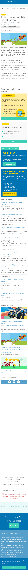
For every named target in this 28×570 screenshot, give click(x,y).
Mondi (7, 22)
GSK (7, 349)
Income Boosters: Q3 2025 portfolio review (13, 227)
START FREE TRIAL (14, 119)
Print (7, 30)
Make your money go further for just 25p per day (12, 5)
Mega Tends (8, 184)
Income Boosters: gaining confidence (11, 214)
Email (3, 30)
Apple (7, 325)
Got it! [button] (14, 567)
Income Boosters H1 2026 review (10, 347)
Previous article (6, 148)
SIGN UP (14, 525)
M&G (16, 351)
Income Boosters (9, 183)
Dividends (4, 26)
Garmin (19, 325)
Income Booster (12, 26)
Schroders (23, 22)
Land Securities (10, 351)
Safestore (20, 351)
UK (18, 26)
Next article (15, 148)
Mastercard (16, 375)
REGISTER (14, 141)
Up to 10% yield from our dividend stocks (12, 238)
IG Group (11, 349)
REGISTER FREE (10, 164)
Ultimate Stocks (9, 182)
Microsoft (24, 325)
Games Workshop (14, 325)
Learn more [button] (5, 563)
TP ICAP (5, 352)
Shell (5, 24)
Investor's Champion (9, 2)
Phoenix (15, 22)
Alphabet (8, 375)
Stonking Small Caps (10, 187)
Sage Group (3, 326)
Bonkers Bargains (9, 186)
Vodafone (9, 352)
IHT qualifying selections (11, 189)
